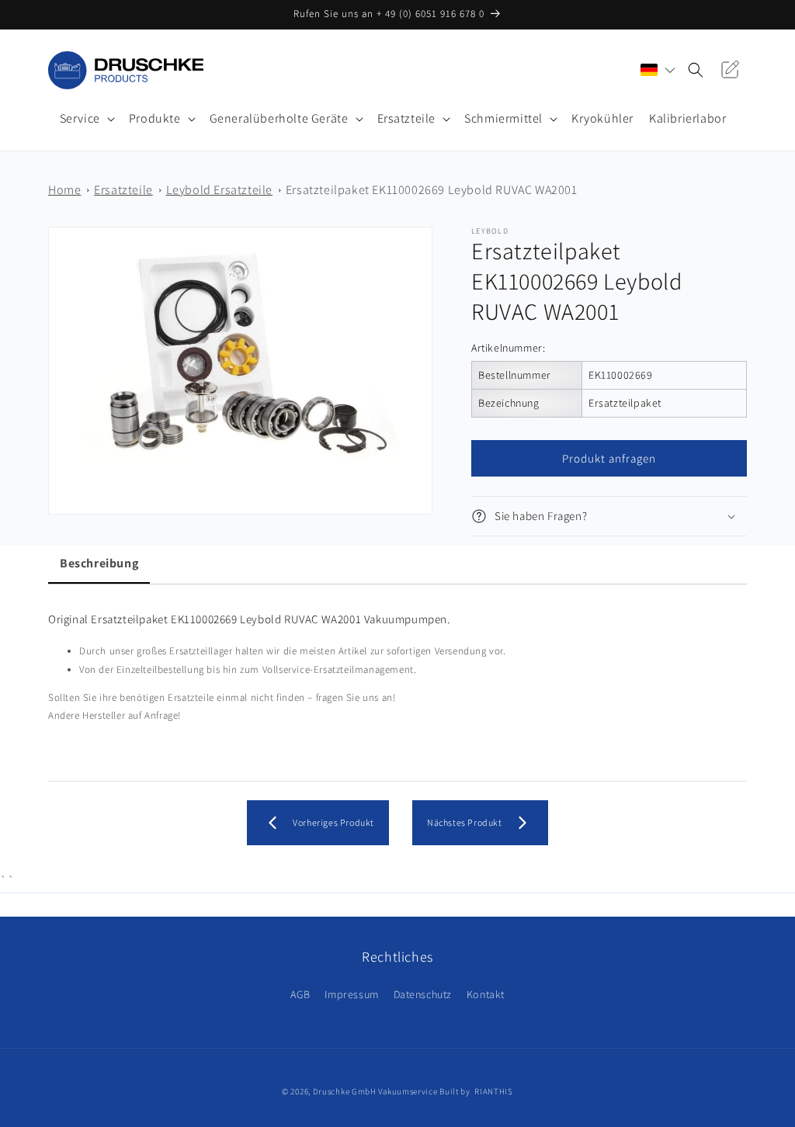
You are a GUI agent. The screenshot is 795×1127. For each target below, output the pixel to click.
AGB (300, 994)
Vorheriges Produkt (333, 822)
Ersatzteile (406, 119)
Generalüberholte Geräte (279, 119)
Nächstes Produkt (464, 822)
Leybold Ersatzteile (219, 190)
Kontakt (486, 994)
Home (64, 190)
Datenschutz (423, 994)
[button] (86, 119)
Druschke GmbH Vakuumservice (375, 1091)
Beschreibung (99, 563)
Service (80, 119)
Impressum (351, 994)
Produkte (155, 119)
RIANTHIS (493, 1091)
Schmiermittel (503, 119)
